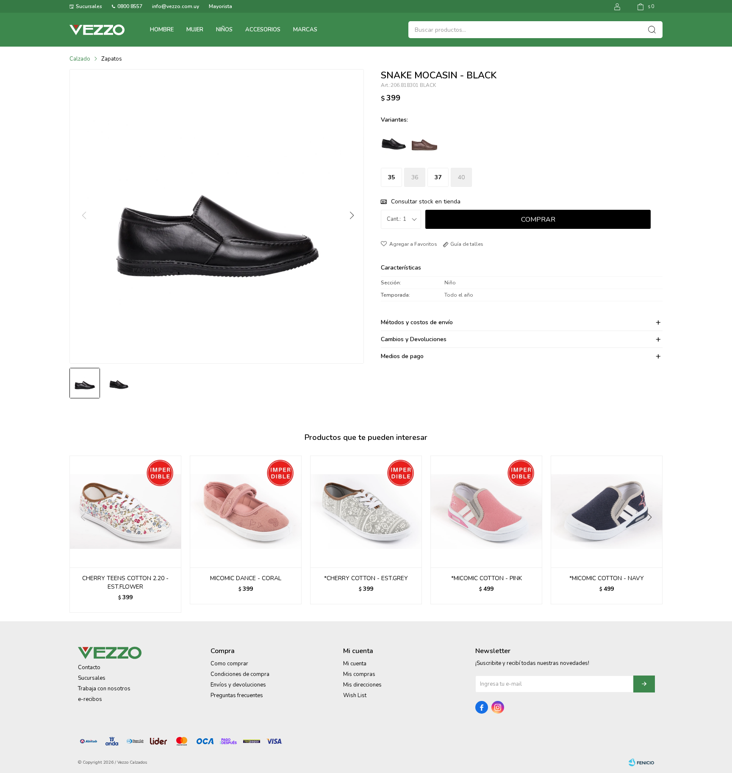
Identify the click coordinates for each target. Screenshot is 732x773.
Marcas (305, 29)
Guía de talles (466, 244)
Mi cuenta (354, 663)
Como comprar (229, 663)
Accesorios (262, 29)
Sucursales (89, 6)
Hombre (162, 29)
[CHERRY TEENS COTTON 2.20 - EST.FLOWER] (125, 511)
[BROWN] (424, 141)
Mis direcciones (362, 685)
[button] (351, 215)
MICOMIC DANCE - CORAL (245, 578)
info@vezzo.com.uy (175, 6)
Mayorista (220, 6)
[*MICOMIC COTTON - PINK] (486, 511)
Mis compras (359, 674)
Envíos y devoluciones (238, 685)
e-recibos (90, 699)
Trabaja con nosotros (104, 688)
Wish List (354, 695)
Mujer (194, 29)
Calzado (79, 59)
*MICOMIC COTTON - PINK (486, 578)
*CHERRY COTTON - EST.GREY (366, 578)
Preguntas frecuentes (237, 695)
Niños (224, 29)
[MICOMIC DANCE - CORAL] (246, 511)
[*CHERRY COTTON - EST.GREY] (366, 511)
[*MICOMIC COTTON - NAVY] (607, 511)
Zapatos (111, 59)
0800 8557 (129, 6)
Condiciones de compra (240, 674)
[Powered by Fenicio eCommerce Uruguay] (641, 762)
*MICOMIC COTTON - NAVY (606, 578)
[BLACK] (394, 141)
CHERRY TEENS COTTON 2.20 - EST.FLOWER (125, 582)
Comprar (538, 219)
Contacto (89, 667)
